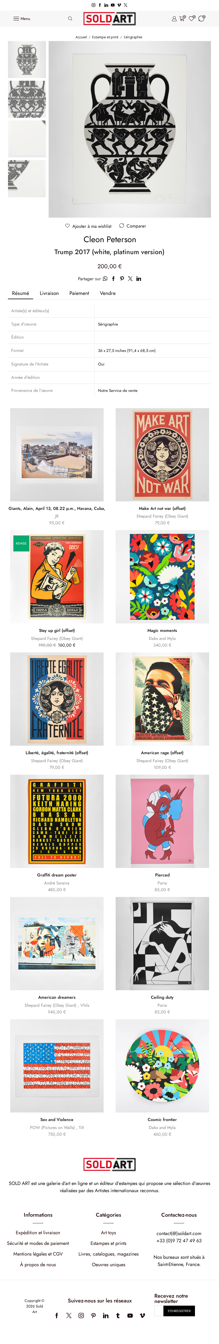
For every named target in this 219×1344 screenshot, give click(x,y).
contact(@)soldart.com (179, 1233)
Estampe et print (105, 37)
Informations (38, 1215)
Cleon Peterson (110, 239)
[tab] (20, 293)
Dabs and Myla (162, 638)
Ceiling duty (162, 997)
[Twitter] (125, 5)
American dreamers (57, 997)
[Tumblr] (117, 1315)
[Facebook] (100, 5)
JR (56, 516)
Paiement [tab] (79, 293)
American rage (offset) (162, 753)
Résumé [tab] (20, 293)
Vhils (84, 1005)
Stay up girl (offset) (57, 631)
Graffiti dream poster (57, 875)
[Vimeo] (119, 5)
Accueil (81, 37)
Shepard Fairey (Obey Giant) (162, 516)
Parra (162, 883)
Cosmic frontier (162, 1120)
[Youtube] (113, 5)
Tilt (81, 1127)
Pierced (162, 875)
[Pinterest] (93, 1315)
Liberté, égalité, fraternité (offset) (57, 753)
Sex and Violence (56, 1120)
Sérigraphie (133, 37)
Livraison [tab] (49, 293)
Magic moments (162, 631)
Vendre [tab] (108, 293)
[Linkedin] (106, 5)
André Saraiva (56, 883)
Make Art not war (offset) (162, 508)
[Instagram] (93, 5)
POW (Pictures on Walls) (52, 1127)
